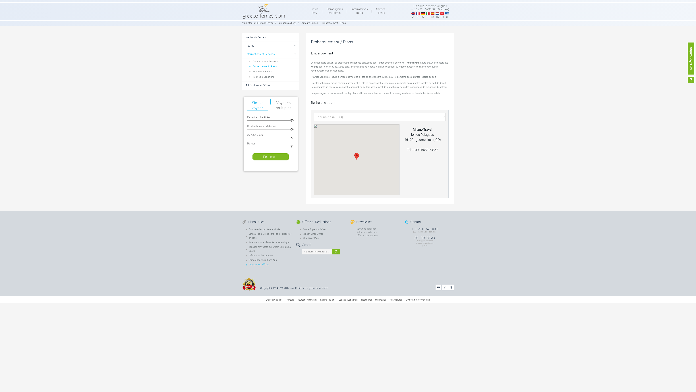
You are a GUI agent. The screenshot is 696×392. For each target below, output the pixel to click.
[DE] (422, 14)
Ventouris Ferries (309, 23)
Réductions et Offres (258, 85)
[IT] (427, 14)
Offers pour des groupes (261, 255)
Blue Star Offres (311, 238)
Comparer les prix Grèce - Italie (264, 229)
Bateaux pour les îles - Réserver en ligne (269, 242)
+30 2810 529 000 (425, 229)
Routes (250, 45)
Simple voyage (258, 105)
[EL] (447, 14)
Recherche (270, 157)
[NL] (437, 14)
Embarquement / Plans (265, 66)
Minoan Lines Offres (313, 233)
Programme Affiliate (259, 264)
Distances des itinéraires (266, 61)
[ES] (432, 14)
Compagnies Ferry (287, 23)
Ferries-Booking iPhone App (263, 260)
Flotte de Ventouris (262, 71)
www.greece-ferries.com (315, 288)
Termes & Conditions (263, 76)
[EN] (413, 14)
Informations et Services (260, 54)
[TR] (442, 14)
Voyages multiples (283, 105)
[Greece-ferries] (263, 11)
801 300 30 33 (425, 238)
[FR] (417, 14)
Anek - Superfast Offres (314, 229)
